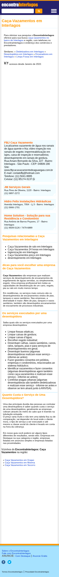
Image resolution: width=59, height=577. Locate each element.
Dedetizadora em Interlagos (30, 51)
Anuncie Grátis (40, 556)
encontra (20, 5)
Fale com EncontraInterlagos (16, 553)
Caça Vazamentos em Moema (20, 462)
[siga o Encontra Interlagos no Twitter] (9, 563)
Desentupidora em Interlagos (18, 54)
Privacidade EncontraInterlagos (37, 572)
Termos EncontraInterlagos (12, 572)
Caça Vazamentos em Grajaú (19, 460)
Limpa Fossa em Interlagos (30, 56)
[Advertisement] (29, 102)
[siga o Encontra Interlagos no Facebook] (3, 563)
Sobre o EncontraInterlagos (15, 550)
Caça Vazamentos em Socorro (20, 465)
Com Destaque (22, 556)
